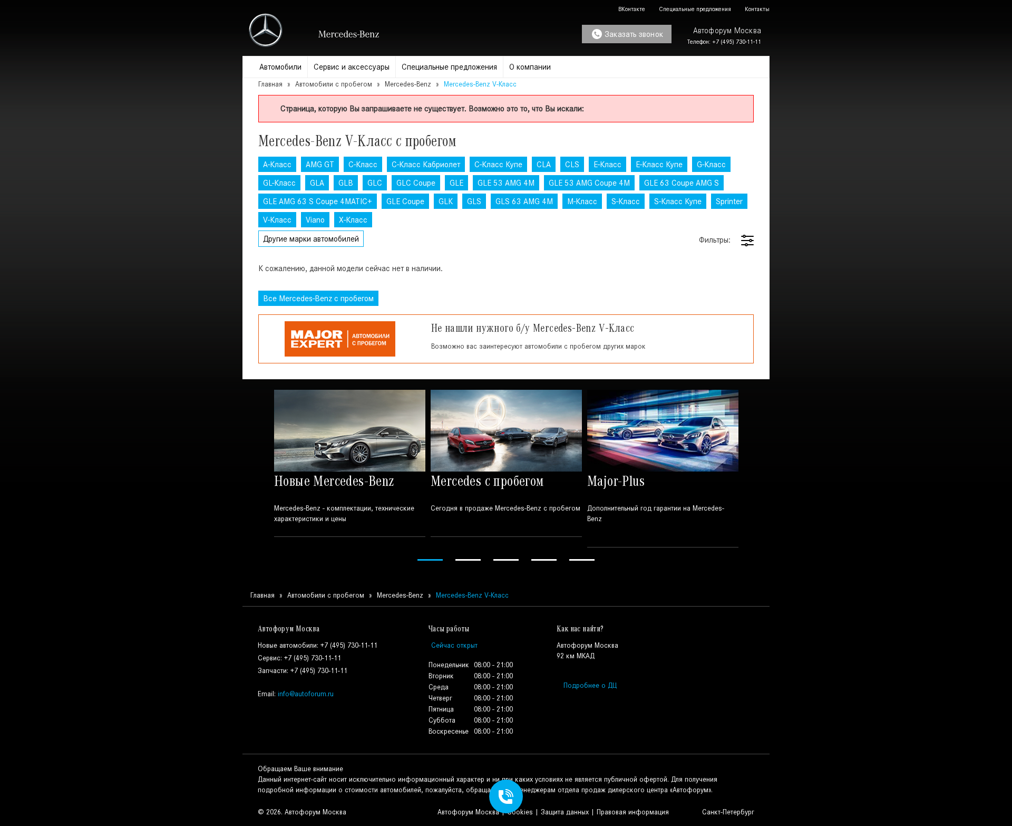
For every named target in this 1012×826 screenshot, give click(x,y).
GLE (456, 183)
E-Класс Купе (659, 164)
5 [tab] (582, 560)
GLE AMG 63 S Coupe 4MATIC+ (317, 201)
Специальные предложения (694, 9)
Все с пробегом (318, 298)
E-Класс (607, 164)
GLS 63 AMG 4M (524, 201)
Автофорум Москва (468, 812)
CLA (544, 164)
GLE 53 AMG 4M (506, 183)
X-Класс (353, 220)
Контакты (756, 9)
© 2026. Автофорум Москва (302, 812)
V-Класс (277, 220)
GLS (474, 201)
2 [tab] (468, 560)
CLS (572, 164)
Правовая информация (633, 812)
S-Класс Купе (678, 201)
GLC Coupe (415, 183)
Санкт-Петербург (727, 812)
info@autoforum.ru (306, 693)
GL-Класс (279, 183)
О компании (530, 67)
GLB (345, 183)
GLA (317, 183)
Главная (270, 84)
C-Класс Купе (498, 164)
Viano (315, 220)
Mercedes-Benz (408, 84)
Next (755, 477)
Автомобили (280, 67)
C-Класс (362, 164)
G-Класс (711, 164)
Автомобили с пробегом (333, 84)
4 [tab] (544, 560)
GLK (446, 201)
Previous (256, 477)
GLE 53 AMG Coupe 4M (589, 183)
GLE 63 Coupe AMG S (681, 183)
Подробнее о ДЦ (590, 685)
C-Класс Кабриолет (426, 164)
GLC (374, 183)
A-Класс (277, 164)
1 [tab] (430, 560)
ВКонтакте (631, 9)
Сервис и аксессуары (352, 67)
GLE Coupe (405, 201)
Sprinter (729, 201)
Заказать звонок (634, 34)
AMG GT (320, 164)
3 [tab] (506, 560)
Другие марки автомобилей (311, 239)
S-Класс (625, 201)
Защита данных (565, 812)
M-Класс (582, 201)
